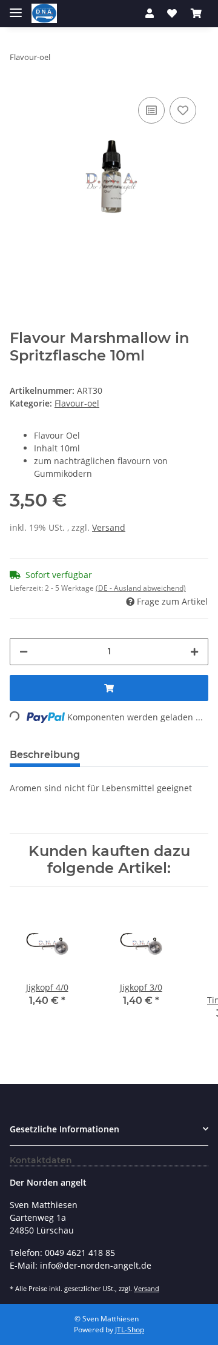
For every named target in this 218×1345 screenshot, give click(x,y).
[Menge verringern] (23, 652)
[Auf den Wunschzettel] (183, 110)
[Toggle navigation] (16, 7)
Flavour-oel (76, 403)
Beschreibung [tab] (45, 754)
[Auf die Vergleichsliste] (151, 110)
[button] (149, 13)
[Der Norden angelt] (44, 13)
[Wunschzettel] (171, 13)
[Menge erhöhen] (194, 652)
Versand (108, 527)
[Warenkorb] (196, 13)
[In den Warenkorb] (109, 688)
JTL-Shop (129, 1329)
